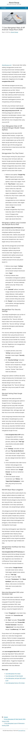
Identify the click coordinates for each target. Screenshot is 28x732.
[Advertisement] (14, 49)
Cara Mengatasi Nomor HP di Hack (15, 683)
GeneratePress (21, 730)
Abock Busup (14, 3)
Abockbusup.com (7, 65)
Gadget (6, 717)
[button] (26, 8)
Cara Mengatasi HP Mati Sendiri (14, 676)
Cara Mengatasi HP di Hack (12, 673)
